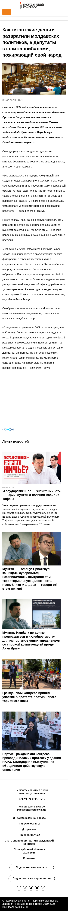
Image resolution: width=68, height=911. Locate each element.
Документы (29, 829)
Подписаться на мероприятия (32, 878)
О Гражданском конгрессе (29, 818)
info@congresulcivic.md (31, 809)
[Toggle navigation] (6, 12)
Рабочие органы (29, 823)
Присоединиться (29, 835)
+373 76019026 (32, 799)
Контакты (29, 858)
